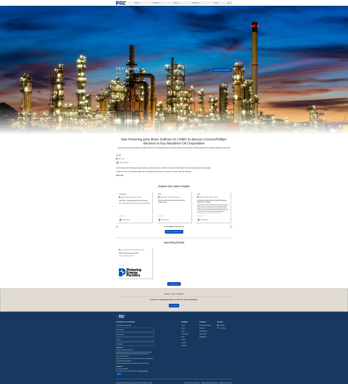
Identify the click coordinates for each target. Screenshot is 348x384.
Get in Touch (174, 305)
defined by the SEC (143, 371)
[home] (121, 3)
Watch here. (120, 175)
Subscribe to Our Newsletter (222, 70)
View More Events (174, 284)
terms (126, 368)
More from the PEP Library (174, 231)
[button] (137, 2)
